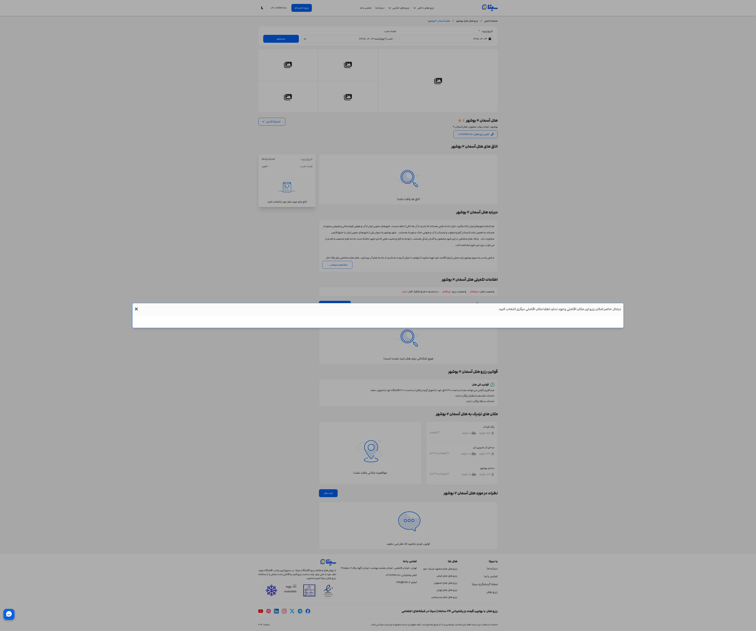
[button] (136, 309)
